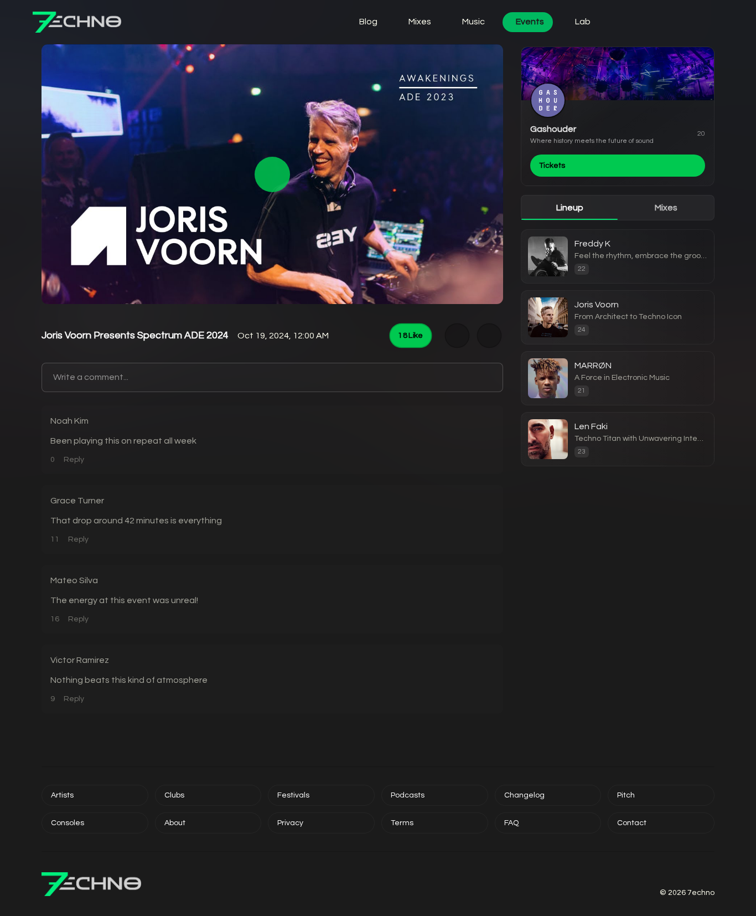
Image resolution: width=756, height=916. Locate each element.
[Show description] (457, 335)
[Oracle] (681, 22)
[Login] (619, 22)
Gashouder (553, 129)
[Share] (489, 335)
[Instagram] (657, 873)
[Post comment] (492, 377)
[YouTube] (683, 873)
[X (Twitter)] (670, 873)
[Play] (272, 174)
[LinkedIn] (710, 873)
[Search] (650, 22)
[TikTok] (696, 873)
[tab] (569, 208)
